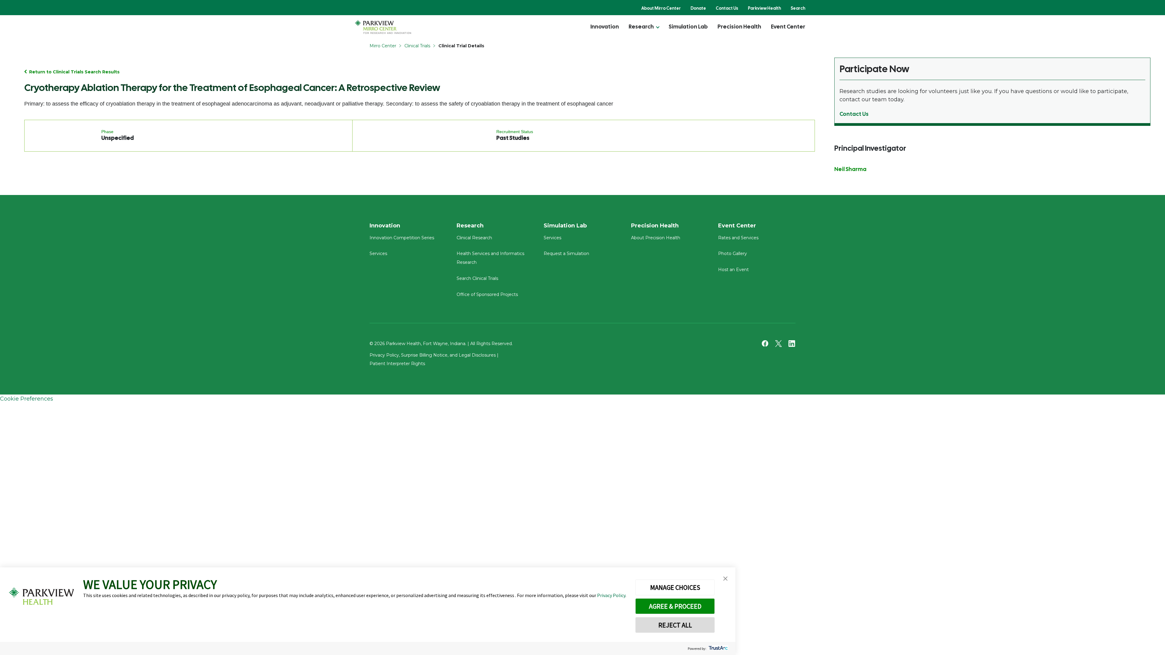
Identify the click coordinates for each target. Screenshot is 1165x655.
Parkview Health (764, 8)
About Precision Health (655, 237)
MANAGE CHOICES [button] (675, 587)
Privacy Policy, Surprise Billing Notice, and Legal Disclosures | (434, 355)
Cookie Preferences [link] (26, 398)
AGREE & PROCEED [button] (675, 606)
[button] (725, 578)
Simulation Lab (688, 26)
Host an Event (733, 269)
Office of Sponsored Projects (487, 294)
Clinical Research (474, 237)
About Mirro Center (661, 8)
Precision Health (739, 26)
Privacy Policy (611, 595)
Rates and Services (738, 237)
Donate (698, 8)
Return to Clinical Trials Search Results (74, 71)
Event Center (788, 26)
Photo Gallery (732, 253)
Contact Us (727, 8)
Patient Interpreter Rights (397, 363)
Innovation (604, 26)
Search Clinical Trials (477, 278)
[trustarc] (717, 648)
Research (641, 26)
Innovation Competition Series (402, 237)
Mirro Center (383, 46)
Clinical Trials (417, 46)
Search (798, 8)
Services (378, 253)
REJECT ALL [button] (675, 625)
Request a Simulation (566, 253)
